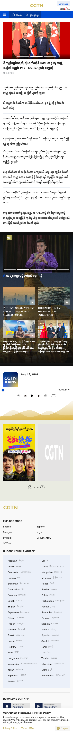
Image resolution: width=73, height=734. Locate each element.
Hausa (15, 640)
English (7, 526)
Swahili (50, 640)
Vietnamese (53, 675)
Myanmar (53, 577)
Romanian (51, 612)
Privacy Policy (10, 728)
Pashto (48, 606)
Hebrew (15, 646)
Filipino (16, 617)
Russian (50, 617)
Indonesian (22, 663)
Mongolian (51, 572)
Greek (16, 635)
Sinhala (48, 629)
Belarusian (19, 572)
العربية (39, 532)
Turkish (49, 658)
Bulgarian (18, 583)
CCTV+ (7, 543)
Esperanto (18, 612)
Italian (15, 669)
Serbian (49, 623)
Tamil (47, 646)
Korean (16, 681)
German (16, 629)
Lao (45, 560)
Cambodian (16, 589)
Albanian (16, 560)
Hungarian (18, 658)
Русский (7, 537)
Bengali (14, 577)
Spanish (50, 635)
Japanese (17, 675)
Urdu (46, 669)
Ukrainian (52, 663)
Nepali (47, 583)
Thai (46, 652)
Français (7, 532)
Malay (52, 566)
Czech (15, 600)
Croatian (17, 594)
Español (40, 526)
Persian (49, 589)
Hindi (13, 652)
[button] (23, 56)
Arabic (15, 566)
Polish (48, 594)
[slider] (3, 390)
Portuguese (53, 600)
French (16, 623)
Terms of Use (27, 728)
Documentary (43, 537)
